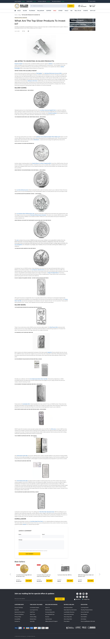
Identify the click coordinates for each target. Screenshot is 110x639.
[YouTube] (77, 597)
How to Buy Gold (68, 616)
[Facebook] (77, 594)
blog (20, 14)
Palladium (40, 10)
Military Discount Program (51, 621)
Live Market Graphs (34, 607)
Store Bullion (84, 616)
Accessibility (17, 619)
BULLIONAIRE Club (49, 614)
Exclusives (74, 29)
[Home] (15, 10)
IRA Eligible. (39, 73)
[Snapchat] (87, 597)
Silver (25, 10)
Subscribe (60, 599)
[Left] (10, 574)
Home (16, 14)
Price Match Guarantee (78, 24)
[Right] (99, 574)
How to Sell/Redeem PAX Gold (88, 621)
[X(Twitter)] (80, 594)
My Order (17, 609)
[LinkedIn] (87, 594)
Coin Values (83, 619)
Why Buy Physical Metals (86, 609)
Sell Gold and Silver (68, 607)
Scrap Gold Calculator (69, 614)
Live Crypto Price (34, 609)
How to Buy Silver (68, 619)
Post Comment (29, 553)
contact (24, 524)
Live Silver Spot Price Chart (36, 521)
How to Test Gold (85, 612)
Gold (19, 10)
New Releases (84, 614)
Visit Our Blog (33, 616)
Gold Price (32, 612)
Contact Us (17, 621)
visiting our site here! (32, 80)
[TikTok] (83, 597)
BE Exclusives (48, 609)
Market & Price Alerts (19, 612)
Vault (66, 10)
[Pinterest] (80, 597)
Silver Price (32, 614)
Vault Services (48, 619)
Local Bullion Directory (69, 612)
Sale (54, 10)
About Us (47, 607)
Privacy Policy (18, 616)
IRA (71, 10)
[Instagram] (83, 594)
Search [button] (71, 5)
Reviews (47, 616)
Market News (33, 619)
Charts (85, 10)
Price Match (66, 621)
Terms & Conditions (19, 614)
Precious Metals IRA (50, 612)
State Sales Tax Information (70, 609)
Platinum (32, 10)
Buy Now (28, 580)
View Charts (92, 1)
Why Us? (92, 10)
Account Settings (19, 607)
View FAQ (32, 621)
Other (60, 10)
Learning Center (85, 607)
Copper (48, 10)
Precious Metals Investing (21, 17)
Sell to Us (78, 10)
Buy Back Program (77, 20)
